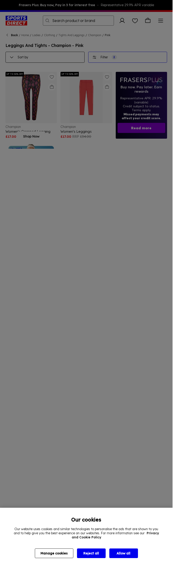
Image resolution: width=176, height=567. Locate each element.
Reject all (91, 553)
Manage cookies (54, 553)
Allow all (123, 553)
